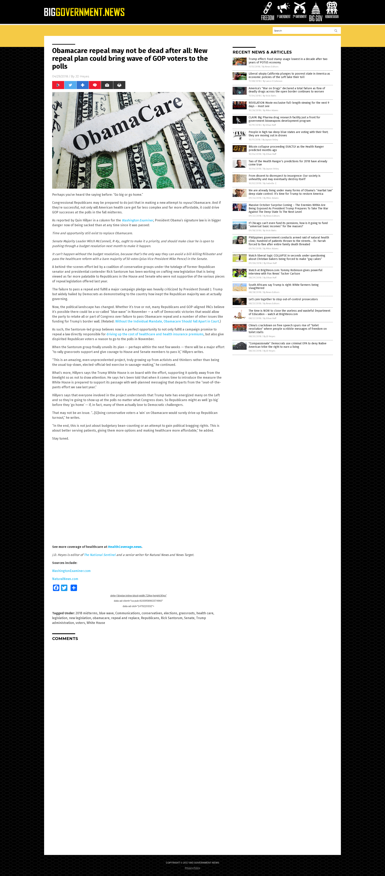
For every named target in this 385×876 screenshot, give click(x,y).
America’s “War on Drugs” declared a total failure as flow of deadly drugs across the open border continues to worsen (287, 90)
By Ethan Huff (269, 125)
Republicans (150, 618)
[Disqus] (138, 694)
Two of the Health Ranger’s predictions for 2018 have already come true (288, 163)
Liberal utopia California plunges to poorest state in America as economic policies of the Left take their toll (289, 75)
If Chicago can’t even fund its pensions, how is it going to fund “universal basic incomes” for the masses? (288, 224)
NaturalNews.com (65, 579)
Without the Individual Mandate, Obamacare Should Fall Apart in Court (167, 321)
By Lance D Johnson (272, 81)
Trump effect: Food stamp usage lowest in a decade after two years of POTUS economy (288, 60)
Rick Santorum (171, 618)
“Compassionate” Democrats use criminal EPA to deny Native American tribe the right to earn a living (287, 345)
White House (96, 623)
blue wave (106, 613)
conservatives (152, 613)
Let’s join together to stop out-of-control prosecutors (283, 299)
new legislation (80, 618)
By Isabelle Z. (270, 183)
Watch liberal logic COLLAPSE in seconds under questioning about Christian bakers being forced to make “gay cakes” (287, 257)
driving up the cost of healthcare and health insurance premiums (155, 334)
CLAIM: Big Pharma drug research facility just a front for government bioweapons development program (284, 119)
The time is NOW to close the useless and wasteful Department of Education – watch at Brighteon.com (289, 312)
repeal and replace (125, 618)
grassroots (187, 613)
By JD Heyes (269, 336)
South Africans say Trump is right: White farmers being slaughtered (284, 286)
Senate (189, 618)
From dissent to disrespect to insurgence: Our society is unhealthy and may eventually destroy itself (284, 177)
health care (204, 613)
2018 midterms (86, 613)
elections (170, 613)
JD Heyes (82, 76)
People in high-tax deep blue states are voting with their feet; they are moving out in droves (288, 133)
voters (80, 623)
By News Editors (270, 66)
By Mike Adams (270, 110)
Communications (127, 613)
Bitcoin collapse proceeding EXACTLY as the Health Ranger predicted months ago (286, 148)
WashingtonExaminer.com (71, 571)
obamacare (101, 618)
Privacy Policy (192, 868)
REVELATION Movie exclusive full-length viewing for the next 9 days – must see (289, 104)
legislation (59, 618)
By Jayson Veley (270, 139)
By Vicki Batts (269, 95)
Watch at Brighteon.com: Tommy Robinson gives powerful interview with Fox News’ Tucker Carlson (285, 272)
